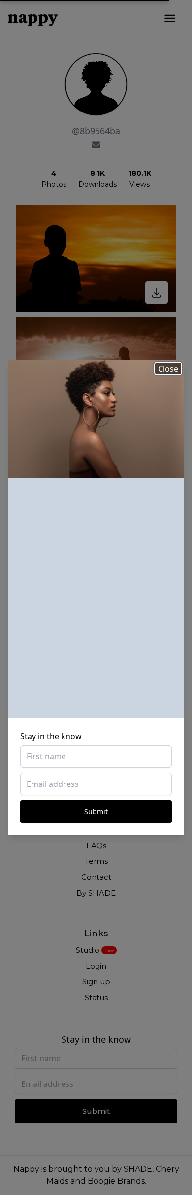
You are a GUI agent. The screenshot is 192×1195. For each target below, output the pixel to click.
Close (168, 368)
